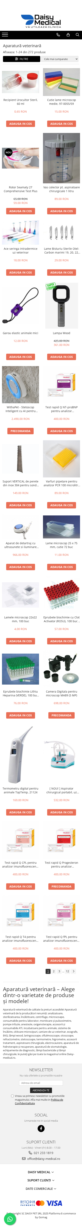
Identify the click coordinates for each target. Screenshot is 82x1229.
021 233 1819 (43, 1153)
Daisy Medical (39, 1172)
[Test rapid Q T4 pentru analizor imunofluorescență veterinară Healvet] (20, 914)
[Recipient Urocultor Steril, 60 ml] (20, 82)
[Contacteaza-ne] (58, 35)
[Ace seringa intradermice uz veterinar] (20, 232)
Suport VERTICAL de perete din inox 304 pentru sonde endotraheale (20, 483)
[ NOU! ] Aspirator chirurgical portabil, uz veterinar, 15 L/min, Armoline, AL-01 (61, 790)
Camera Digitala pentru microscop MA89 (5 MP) (61, 693)
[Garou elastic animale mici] (20, 305)
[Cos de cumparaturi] (68, 35)
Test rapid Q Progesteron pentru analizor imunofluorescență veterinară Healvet (61, 864)
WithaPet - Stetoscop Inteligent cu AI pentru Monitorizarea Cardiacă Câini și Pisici (20, 409)
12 (67, 971)
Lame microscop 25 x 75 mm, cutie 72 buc (61, 545)
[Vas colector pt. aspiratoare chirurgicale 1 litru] (61, 158)
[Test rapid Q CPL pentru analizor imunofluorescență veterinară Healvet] (20, 840)
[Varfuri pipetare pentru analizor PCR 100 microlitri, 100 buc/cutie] (61, 458)
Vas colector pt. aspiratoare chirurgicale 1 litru (61, 189)
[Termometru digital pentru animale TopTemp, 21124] (20, 755)
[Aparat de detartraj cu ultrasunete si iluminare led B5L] (20, 526)
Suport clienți (39, 1180)
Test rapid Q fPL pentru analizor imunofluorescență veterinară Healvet (61, 938)
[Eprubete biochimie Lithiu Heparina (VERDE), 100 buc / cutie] (20, 669)
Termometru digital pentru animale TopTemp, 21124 (20, 790)
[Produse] (5, 36)
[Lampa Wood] (61, 305)
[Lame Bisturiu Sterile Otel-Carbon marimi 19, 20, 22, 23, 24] (61, 232)
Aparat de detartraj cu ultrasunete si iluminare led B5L (20, 545)
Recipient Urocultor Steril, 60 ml (20, 102)
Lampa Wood (61, 333)
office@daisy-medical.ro (43, 1159)
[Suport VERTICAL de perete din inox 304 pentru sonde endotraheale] (20, 459)
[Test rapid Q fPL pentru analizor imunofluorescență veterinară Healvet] (61, 914)
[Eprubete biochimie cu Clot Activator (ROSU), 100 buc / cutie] (61, 594)
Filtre (23, 59)
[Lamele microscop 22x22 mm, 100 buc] (20, 594)
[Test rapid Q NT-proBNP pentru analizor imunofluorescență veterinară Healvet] (61, 384)
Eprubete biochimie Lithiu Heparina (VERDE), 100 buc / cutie (20, 693)
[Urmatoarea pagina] (73, 971)
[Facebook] (41, 1128)
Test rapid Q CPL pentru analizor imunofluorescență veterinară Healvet (20, 864)
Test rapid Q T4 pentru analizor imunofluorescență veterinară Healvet (20, 938)
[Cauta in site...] (77, 35)
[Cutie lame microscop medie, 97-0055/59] (61, 82)
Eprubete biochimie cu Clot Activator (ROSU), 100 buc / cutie (61, 619)
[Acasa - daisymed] (41, 21)
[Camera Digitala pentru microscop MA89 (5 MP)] (61, 669)
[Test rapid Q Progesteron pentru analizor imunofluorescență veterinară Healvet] (61, 840)
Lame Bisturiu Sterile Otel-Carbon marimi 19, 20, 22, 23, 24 (61, 250)
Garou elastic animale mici (20, 333)
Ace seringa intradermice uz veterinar (20, 250)
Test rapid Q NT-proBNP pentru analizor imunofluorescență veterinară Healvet (61, 409)
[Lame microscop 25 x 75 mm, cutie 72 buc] (61, 526)
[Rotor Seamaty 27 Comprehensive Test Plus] (20, 158)
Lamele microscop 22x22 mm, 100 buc (20, 619)
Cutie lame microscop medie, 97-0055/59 (61, 102)
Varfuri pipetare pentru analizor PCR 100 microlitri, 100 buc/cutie (62, 483)
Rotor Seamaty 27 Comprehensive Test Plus (20, 189)
